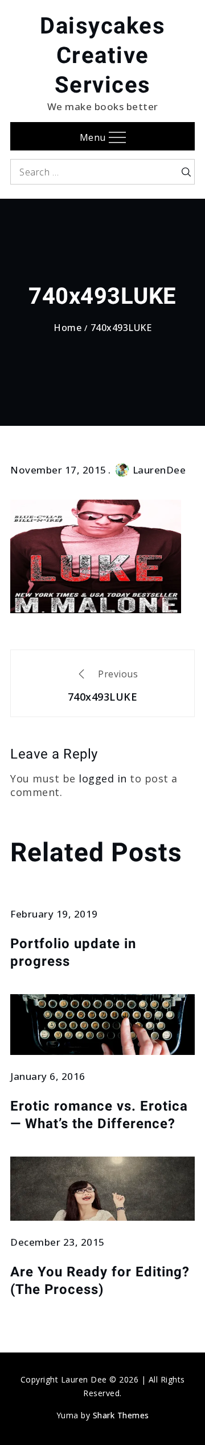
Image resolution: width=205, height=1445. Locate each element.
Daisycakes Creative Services (102, 55)
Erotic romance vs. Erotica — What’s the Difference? (99, 1115)
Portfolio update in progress (73, 952)
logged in (103, 778)
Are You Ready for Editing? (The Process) (100, 1280)
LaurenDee (159, 469)
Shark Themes (121, 1415)
